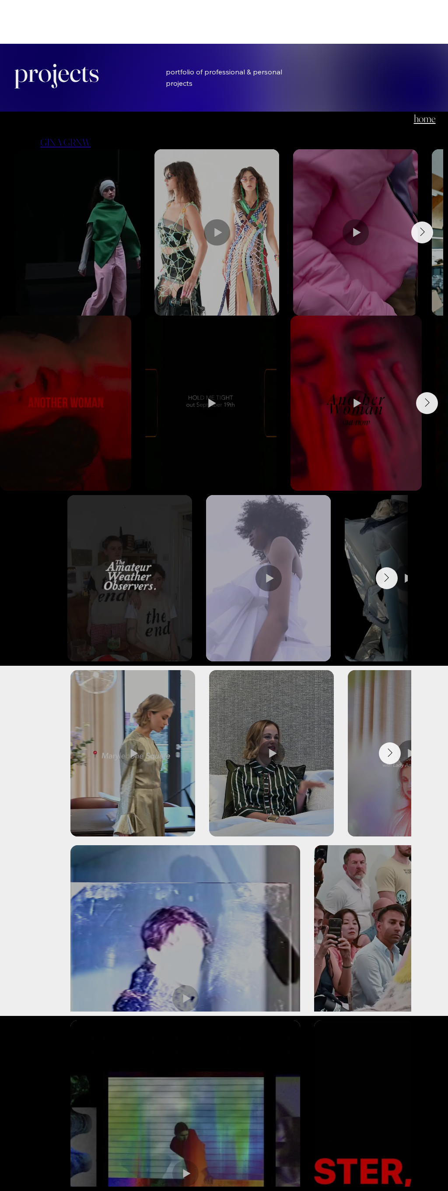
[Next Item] (422, 232)
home (425, 118)
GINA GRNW (65, 142)
